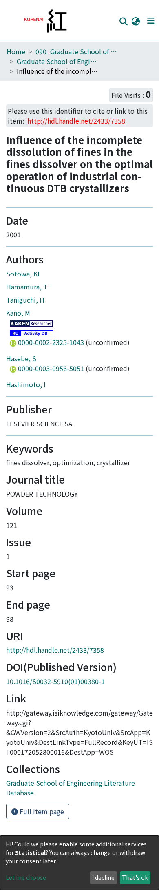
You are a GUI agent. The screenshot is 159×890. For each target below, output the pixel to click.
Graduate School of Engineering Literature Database (57, 61)
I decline (103, 877)
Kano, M (18, 313)
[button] (135, 21)
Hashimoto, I (26, 384)
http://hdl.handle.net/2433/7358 (55, 650)
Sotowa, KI (23, 273)
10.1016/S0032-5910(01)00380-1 (55, 681)
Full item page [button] (41, 811)
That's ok (135, 877)
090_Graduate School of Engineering (76, 51)
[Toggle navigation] (151, 20)
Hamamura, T (27, 287)
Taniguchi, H (25, 300)
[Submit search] (123, 21)
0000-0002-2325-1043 (51, 342)
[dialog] (79, 863)
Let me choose (26, 877)
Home (16, 51)
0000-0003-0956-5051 (51, 368)
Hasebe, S (21, 358)
